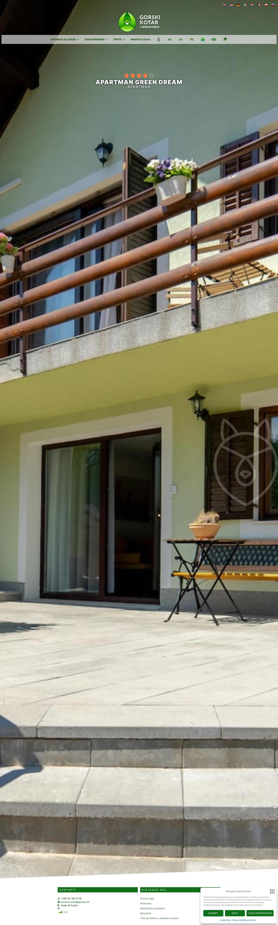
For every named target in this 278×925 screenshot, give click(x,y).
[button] (272, 891)
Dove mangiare (95, 39)
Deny (235, 913)
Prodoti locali (140, 39)
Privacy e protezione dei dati (244, 920)
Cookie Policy (225, 920)
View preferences (260, 913)
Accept (213, 913)
